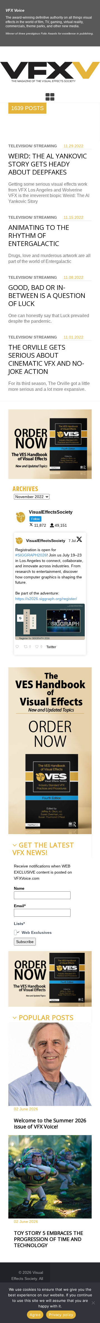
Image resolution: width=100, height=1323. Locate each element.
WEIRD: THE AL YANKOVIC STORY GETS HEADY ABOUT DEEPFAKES (47, 163)
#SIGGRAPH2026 (31, 555)
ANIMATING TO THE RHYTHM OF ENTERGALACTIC (38, 235)
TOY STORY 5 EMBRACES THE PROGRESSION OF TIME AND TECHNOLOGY (48, 1239)
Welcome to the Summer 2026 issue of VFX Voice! (50, 1123)
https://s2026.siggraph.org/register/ (46, 598)
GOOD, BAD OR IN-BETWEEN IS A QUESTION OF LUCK (46, 295)
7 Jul (73, 541)
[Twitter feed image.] (50, 622)
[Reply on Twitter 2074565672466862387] (18, 647)
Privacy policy (61, 1314)
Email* (20, 906)
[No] (93, 1302)
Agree (35, 1314)
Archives (25, 489)
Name (19, 888)
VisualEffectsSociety (45, 540)
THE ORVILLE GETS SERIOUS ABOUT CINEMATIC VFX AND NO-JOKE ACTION (46, 359)
